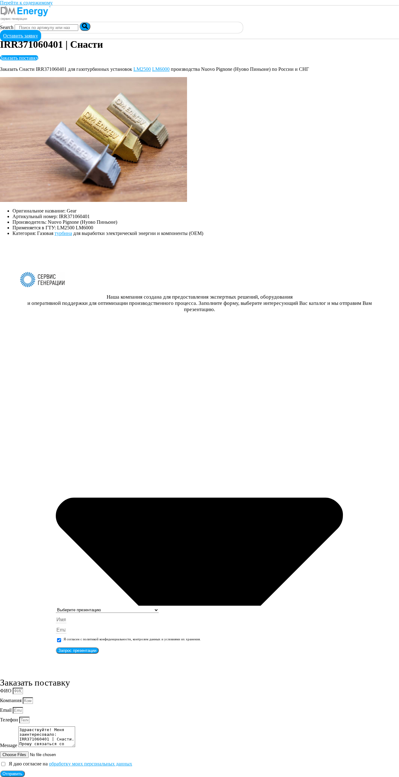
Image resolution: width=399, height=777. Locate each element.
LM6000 (161, 69)
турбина (63, 233)
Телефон (9, 719)
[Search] (84, 26)
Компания (11, 700)
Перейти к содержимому (26, 2)
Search (6, 27)
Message (9, 745)
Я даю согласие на (69, 763)
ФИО (6, 690)
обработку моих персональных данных (90, 763)
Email (6, 710)
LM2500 (142, 69)
